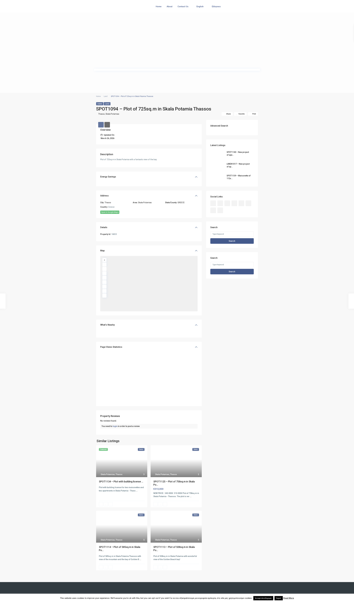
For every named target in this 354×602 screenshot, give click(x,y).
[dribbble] (234, 203)
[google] (241, 203)
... (137, 491)
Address (104, 195)
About (169, 6)
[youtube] (248, 203)
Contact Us (183, 6)
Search (232, 241)
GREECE (181, 202)
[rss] (220, 203)
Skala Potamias (112, 114)
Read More (288, 598)
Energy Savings (108, 176)
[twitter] (227, 203)
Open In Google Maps (110, 212)
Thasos (101, 114)
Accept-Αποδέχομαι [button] (263, 598)
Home (159, 6)
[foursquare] (220, 210)
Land (105, 96)
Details (103, 227)
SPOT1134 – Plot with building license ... (121, 481)
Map (102, 250)
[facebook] (213, 203)
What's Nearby (107, 324)
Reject (278, 598)
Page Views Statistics (111, 347)
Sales (99, 104)
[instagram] (213, 210)
